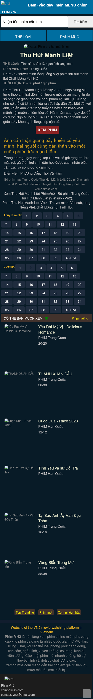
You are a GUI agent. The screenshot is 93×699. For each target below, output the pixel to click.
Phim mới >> (80, 318)
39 (55, 258)
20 (79, 232)
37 (31, 258)
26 (67, 241)
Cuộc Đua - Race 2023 (58, 421)
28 (7, 249)
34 (79, 249)
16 (31, 232)
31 (43, 249)
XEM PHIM (47, 130)
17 (43, 232)
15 (19, 232)
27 (79, 241)
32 (55, 249)
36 (19, 258)
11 (50, 224)
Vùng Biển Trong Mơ (56, 562)
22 (19, 241)
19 (67, 232)
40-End (71, 258)
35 (7, 258)
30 (31, 249)
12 (62, 224)
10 (38, 224)
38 (43, 258)
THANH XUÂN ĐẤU (55, 373)
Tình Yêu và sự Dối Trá (58, 468)
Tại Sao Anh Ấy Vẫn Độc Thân (59, 517)
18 (55, 232)
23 (31, 241)
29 (19, 249)
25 (55, 241)
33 (67, 249)
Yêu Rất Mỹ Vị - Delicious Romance (60, 329)
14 (7, 232)
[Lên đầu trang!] (87, 693)
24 (43, 241)
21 (7, 241)
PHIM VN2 (9, 12)
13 (74, 224)
